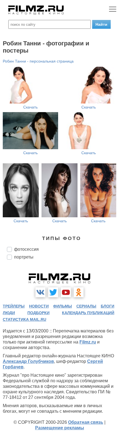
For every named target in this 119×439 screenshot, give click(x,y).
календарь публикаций (88, 313)
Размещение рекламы (59, 427)
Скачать (30, 107)
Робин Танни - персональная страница (38, 61)
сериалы (86, 306)
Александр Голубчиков (28, 361)
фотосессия (26, 249)
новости (39, 306)
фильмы (62, 306)
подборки (38, 313)
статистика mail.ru (24, 319)
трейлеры (14, 306)
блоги (107, 306)
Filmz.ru (87, 342)
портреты (23, 257)
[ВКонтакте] (40, 292)
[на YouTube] (66, 292)
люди (9, 313)
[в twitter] (53, 292)
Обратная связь (85, 422)
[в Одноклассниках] (79, 292)
